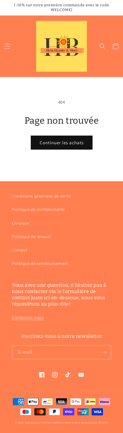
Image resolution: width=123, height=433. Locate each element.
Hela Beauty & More (37, 422)
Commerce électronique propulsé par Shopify (79, 422)
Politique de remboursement (40, 263)
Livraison (20, 223)
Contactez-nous (28, 317)
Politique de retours (31, 236)
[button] (7, 46)
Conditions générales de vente (41, 196)
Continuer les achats (62, 142)
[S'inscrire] (104, 352)
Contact (19, 250)
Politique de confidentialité (38, 209)
